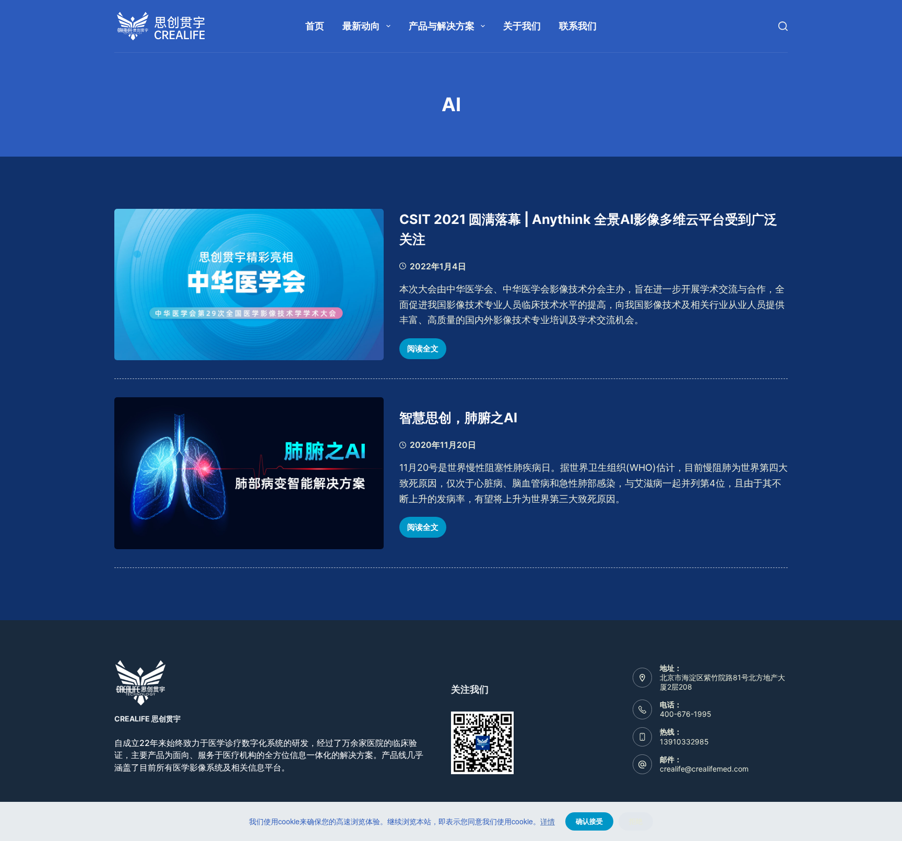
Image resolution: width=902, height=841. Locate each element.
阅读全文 (426, 351)
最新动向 (361, 25)
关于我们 (522, 25)
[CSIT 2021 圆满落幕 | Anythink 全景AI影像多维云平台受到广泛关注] (249, 284)
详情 (547, 821)
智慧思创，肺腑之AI (458, 417)
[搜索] (783, 26)
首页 (314, 25)
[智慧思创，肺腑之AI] (249, 473)
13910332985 (684, 741)
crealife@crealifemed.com (704, 768)
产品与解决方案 (441, 25)
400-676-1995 (685, 713)
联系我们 (578, 25)
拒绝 (636, 821)
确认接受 (589, 821)
